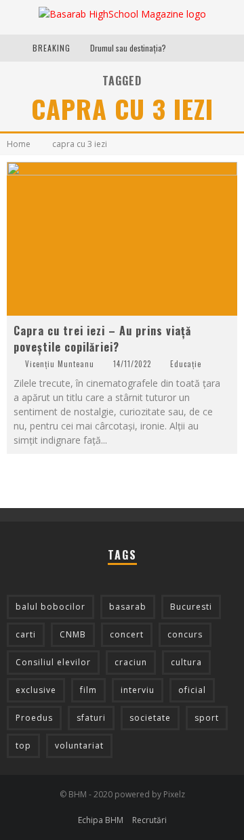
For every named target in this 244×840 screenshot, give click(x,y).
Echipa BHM (100, 820)
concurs (185, 634)
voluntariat (79, 745)
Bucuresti (191, 606)
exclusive (36, 690)
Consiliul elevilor (53, 662)
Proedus (34, 717)
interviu (138, 690)
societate (150, 717)
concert (127, 634)
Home (18, 144)
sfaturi (91, 717)
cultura (186, 662)
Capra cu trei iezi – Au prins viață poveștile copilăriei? (102, 338)
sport (207, 717)
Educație (185, 363)
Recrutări (149, 820)
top (23, 745)
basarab (127, 606)
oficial (192, 690)
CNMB (73, 634)
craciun (131, 662)
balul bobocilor (50, 606)
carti (26, 634)
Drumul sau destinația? (128, 48)
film (88, 690)
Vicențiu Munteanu (59, 363)
